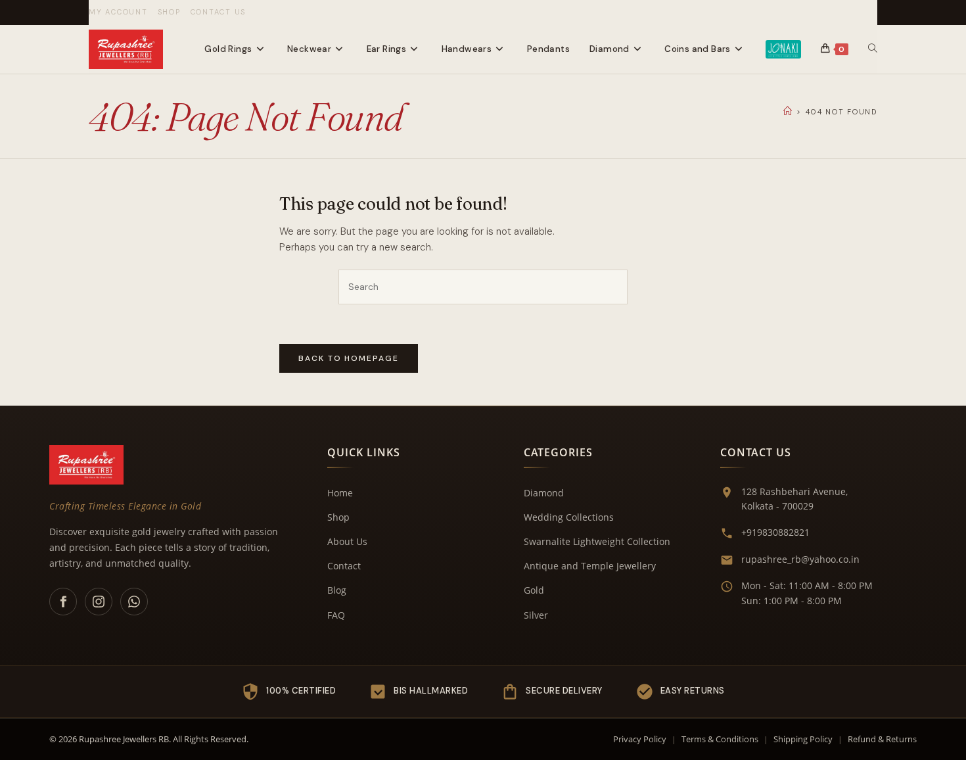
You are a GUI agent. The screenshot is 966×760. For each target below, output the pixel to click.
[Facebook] (63, 601)
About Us (347, 541)
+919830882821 (775, 532)
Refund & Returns (882, 739)
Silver (536, 615)
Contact (344, 565)
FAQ (336, 615)
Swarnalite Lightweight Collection (597, 541)
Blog (336, 590)
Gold (534, 590)
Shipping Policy (803, 739)
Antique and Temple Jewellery (590, 565)
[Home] (788, 111)
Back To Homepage (348, 358)
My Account (118, 11)
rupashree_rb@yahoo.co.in (800, 559)
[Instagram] (98, 601)
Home (340, 493)
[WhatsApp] (134, 601)
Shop (169, 11)
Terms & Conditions (719, 739)
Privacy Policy (639, 739)
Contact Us (218, 11)
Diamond (544, 493)
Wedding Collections (569, 517)
